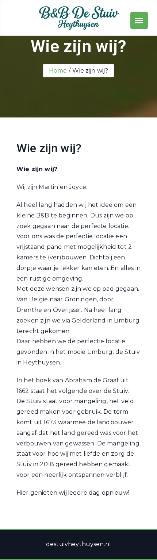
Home (58, 70)
